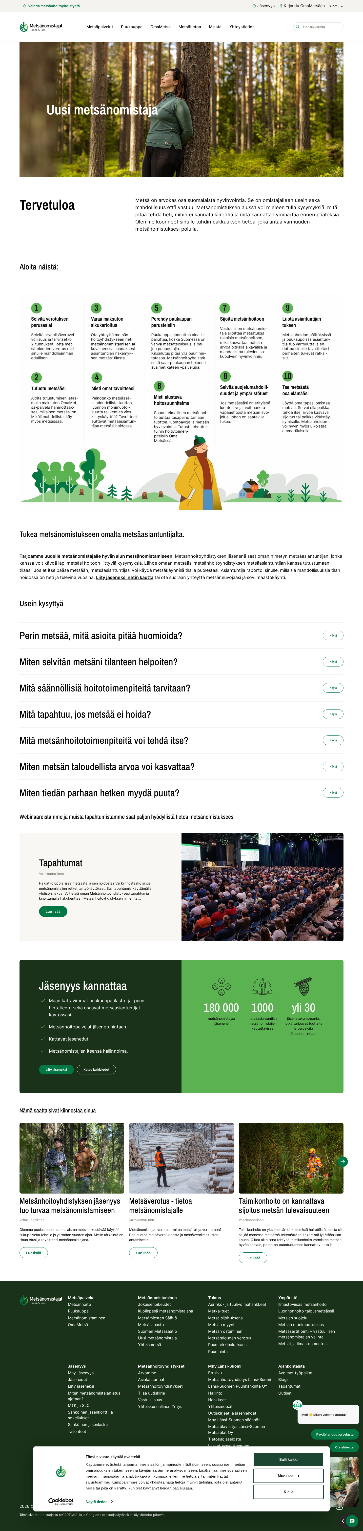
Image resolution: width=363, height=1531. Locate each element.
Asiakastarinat (151, 1379)
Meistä (215, 26)
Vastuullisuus (150, 1399)
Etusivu (215, 1372)
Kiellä (288, 1492)
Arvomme (147, 1372)
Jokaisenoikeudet (154, 1304)
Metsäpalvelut (99, 26)
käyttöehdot (142, 1515)
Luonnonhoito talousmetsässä (306, 1311)
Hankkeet (217, 1399)
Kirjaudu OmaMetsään (304, 5)
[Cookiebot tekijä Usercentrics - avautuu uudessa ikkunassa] (60, 1502)
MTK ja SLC (79, 1405)
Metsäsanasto (151, 1324)
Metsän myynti (222, 1324)
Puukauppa (131, 26)
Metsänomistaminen (86, 1317)
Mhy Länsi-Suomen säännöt (234, 1419)
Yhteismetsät (220, 1406)
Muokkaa (285, 1475)
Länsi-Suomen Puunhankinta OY (237, 1386)
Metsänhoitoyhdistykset (160, 1386)
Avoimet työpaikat (295, 1372)
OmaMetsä (160, 26)
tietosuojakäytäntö (114, 1515)
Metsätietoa (190, 26)
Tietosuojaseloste (224, 1439)
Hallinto (215, 1393)
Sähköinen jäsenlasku (88, 1424)
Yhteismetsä (149, 1344)
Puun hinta (218, 1351)
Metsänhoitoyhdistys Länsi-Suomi (239, 1379)
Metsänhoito (79, 1304)
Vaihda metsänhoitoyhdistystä (54, 6)
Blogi (283, 1379)
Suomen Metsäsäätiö (157, 1331)
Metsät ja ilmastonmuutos (302, 1343)
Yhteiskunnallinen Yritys (160, 1406)
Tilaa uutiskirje (151, 1393)
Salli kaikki (288, 1459)
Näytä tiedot (96, 1502)
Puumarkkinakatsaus (227, 1344)
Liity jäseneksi (81, 1386)
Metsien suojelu (292, 1317)
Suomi (333, 6)
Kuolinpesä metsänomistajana (165, 1311)
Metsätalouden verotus (229, 1337)
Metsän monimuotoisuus (301, 1324)
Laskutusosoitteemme (228, 1445)
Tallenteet (77, 1431)
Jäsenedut (77, 1379)
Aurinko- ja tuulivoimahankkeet (237, 1304)
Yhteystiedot (241, 26)
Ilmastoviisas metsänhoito (302, 1304)
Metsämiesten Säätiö (157, 1317)
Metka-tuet (218, 1311)
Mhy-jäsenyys (81, 1372)
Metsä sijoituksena (225, 1317)
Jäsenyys (266, 5)
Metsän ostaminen (225, 1331)
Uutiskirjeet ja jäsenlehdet (232, 1413)
